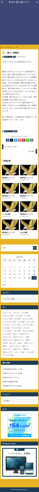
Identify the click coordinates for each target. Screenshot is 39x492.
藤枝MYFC (26, 349)
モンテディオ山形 (16, 328)
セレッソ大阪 (30, 322)
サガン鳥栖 (17, 319)
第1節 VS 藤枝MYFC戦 (10, 381)
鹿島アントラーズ (7, 352)
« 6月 (4, 285)
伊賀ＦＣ (15, 334)
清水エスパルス (7, 349)
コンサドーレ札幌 (7, 319)
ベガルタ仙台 (6, 328)
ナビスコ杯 (6, 325)
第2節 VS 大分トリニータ (11, 377)
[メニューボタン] (36, 2)
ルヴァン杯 (26, 328)
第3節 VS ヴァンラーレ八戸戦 (12, 373)
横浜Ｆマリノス (29, 343)
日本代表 (5, 343)
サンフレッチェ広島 (27, 319)
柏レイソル (13, 343)
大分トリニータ (7, 337)
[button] (7, 140)
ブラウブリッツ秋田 (27, 325)
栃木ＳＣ (20, 343)
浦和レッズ (25, 346)
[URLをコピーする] (31, 140)
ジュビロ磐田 (21, 322)
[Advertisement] (19, 25)
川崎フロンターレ (7, 340)
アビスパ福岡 (24, 312)
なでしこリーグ (7, 312)
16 (34, 271)
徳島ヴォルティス (18, 340)
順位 (14, 56)
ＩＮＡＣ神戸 (30, 352)
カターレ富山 (19, 315)
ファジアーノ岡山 (15, 325)
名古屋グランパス (24, 334)
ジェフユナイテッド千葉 (9, 322)
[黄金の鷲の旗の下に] (19, 2)
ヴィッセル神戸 (7, 334)
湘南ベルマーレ (17, 349)
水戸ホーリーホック (15, 346)
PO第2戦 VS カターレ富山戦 (12, 386)
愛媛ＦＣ (28, 340)
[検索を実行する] (35, 248)
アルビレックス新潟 (8, 315)
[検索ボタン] (2, 2)
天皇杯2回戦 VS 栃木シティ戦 (12, 369)
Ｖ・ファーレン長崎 (8, 355)
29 (29, 278)
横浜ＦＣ (5, 346)
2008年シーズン (8, 56)
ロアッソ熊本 (17, 331)
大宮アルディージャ (18, 337)
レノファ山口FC (7, 331)
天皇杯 (27, 337)
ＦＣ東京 (22, 352)
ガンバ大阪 (27, 315)
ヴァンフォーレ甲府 (28, 331)
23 (34, 274)
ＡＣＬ (16, 352)
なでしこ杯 (16, 312)
